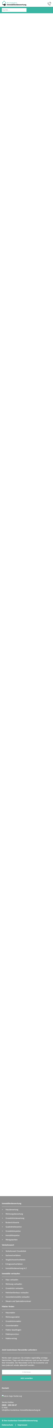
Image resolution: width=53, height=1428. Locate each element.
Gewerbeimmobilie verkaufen (17, 1297)
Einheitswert (25, 21)
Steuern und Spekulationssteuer (18, 1301)
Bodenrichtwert (26, 357)
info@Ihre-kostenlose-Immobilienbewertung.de (21, 1410)
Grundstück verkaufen (14, 1288)
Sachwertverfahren (22, 345)
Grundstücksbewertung (15, 1218)
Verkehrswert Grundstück (16, 1251)
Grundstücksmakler (13, 1321)
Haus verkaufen (12, 1280)
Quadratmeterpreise (14, 1227)
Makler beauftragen (13, 1330)
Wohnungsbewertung (14, 1214)
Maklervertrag (11, 1338)
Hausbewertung (12, 1210)
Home (21, 18)
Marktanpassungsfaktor (33, 516)
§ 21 (32, 843)
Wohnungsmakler (13, 1317)
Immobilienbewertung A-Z (11, 21)
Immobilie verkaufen (11, 1274)
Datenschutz (7, 1425)
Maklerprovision (12, 1334)
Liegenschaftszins (23, 439)
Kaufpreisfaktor (35, 431)
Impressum (22, 1425)
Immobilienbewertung (11, 1203)
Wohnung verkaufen (14, 1284)
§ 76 (11, 379)
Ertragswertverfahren (23, 332)
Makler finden (26, 234)
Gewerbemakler (12, 1326)
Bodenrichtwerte (12, 1223)
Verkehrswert (29, 18)
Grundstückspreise (13, 1231)
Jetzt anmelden (26, 1378)
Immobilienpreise (12, 1235)
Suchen (24, 10)
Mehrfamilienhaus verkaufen (17, 1293)
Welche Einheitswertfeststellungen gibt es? (25, 114)
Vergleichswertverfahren (15, 1260)
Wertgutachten (12, 1240)
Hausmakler (10, 1313)
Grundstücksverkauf (26, 74)
